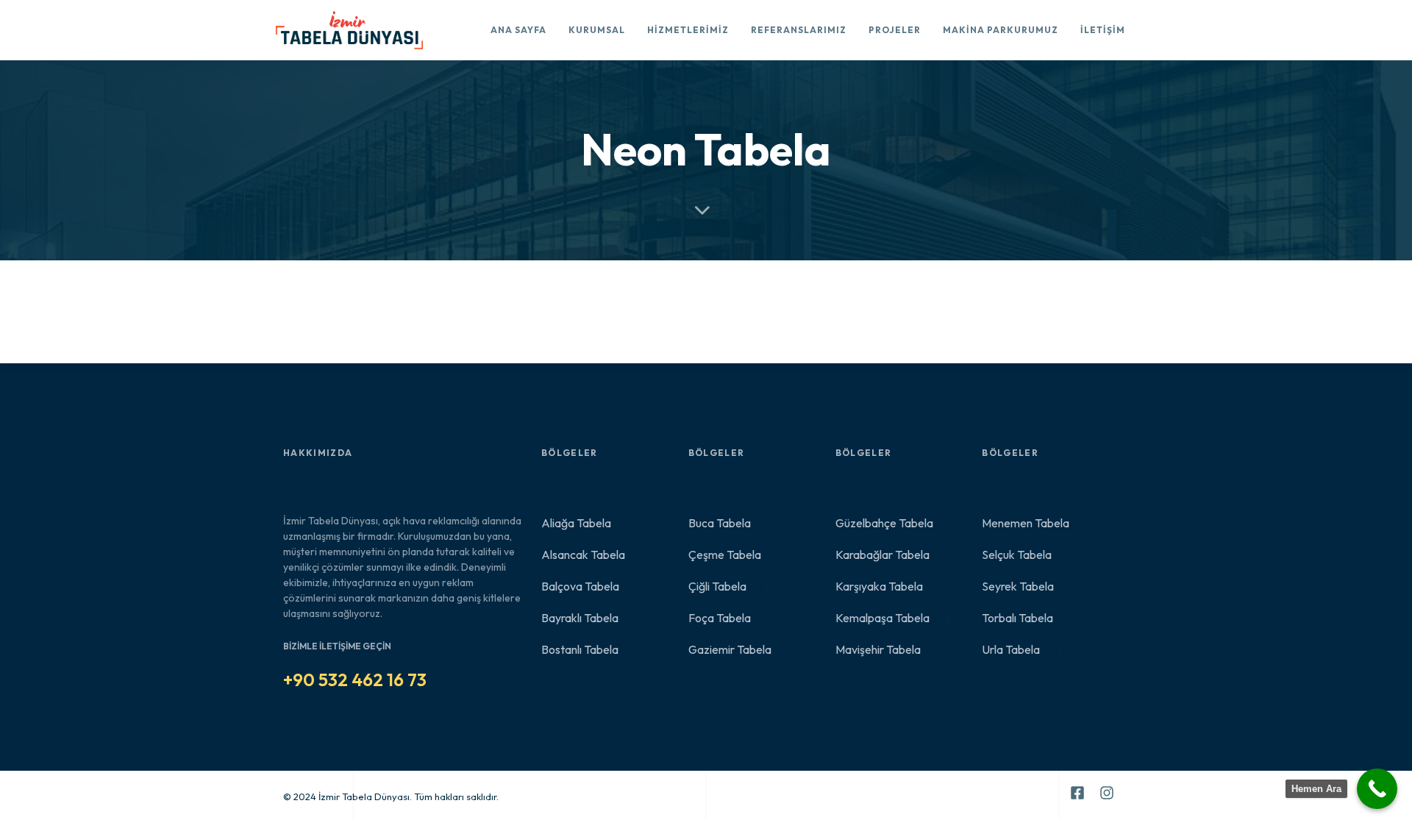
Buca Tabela (719, 523)
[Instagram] (1106, 792)
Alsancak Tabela (594, 554)
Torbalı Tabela (1017, 617)
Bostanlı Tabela (579, 649)
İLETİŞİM (1102, 29)
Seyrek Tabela (1018, 586)
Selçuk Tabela (1017, 554)
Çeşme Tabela (724, 554)
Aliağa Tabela (576, 523)
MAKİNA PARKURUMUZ (1000, 29)
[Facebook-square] (1077, 792)
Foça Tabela (719, 617)
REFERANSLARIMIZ (798, 29)
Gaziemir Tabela (729, 649)
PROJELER (895, 29)
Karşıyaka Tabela (879, 586)
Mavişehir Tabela (878, 649)
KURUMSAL (596, 29)
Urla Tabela (1022, 649)
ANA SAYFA (518, 29)
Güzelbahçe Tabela (884, 523)
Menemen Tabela (1025, 523)
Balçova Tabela (580, 586)
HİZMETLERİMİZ (688, 29)
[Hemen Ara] (1377, 789)
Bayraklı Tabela (579, 617)
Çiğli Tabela (728, 586)
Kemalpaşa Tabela (893, 617)
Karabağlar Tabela (882, 554)
